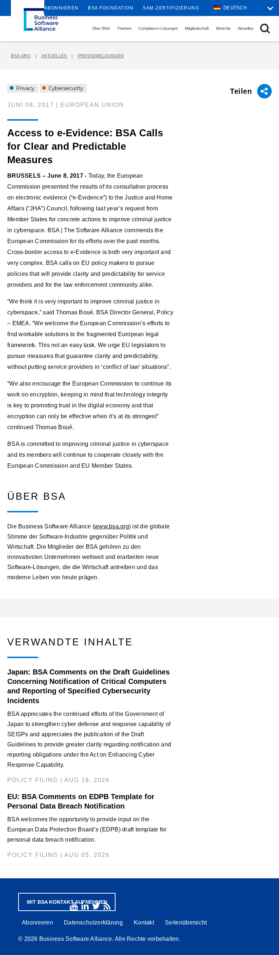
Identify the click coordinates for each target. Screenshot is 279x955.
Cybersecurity (65, 88)
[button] (265, 28)
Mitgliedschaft (197, 28)
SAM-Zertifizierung (171, 8)
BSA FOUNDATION (110, 8)
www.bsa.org (111, 526)
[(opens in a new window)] (74, 906)
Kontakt (144, 922)
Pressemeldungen (101, 56)
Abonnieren (61, 8)
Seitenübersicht (186, 922)
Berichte (223, 28)
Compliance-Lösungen (158, 28)
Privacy (25, 88)
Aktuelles (246, 28)
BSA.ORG (21, 56)
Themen (124, 28)
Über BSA (101, 28)
